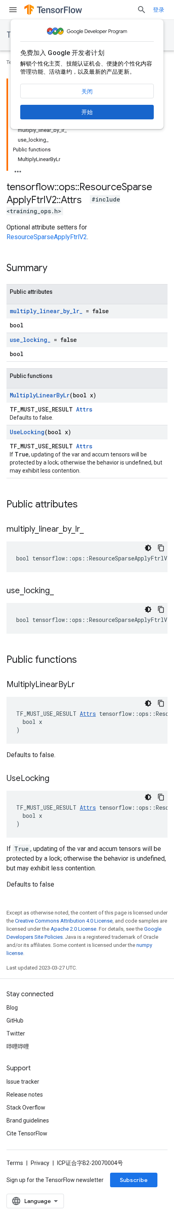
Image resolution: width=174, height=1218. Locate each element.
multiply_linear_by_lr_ (46, 311)
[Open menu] (13, 9)
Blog (12, 1007)
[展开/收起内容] (18, 169)
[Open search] (141, 10)
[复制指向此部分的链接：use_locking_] (62, 591)
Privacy (40, 1163)
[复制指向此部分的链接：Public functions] (85, 660)
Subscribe (134, 1180)
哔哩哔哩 (17, 1046)
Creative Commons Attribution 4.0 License (63, 921)
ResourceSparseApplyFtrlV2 (46, 237)
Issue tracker (22, 1081)
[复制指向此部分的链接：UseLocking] (57, 779)
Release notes (24, 1094)
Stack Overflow (25, 1107)
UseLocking (27, 432)
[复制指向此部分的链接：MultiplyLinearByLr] (83, 685)
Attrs (84, 409)
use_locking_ (30, 340)
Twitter (15, 1033)
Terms (14, 1163)
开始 (87, 112)
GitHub (14, 1020)
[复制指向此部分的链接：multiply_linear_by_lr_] (92, 530)
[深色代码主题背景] (148, 547)
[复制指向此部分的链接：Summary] (55, 269)
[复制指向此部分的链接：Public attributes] (86, 505)
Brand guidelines (27, 1120)
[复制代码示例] (161, 547)
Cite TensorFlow (26, 1133)
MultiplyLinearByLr (40, 395)
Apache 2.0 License (73, 929)
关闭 (87, 91)
